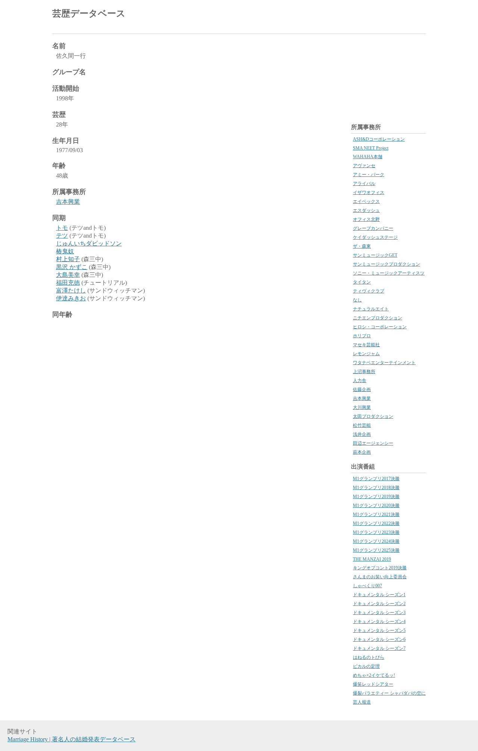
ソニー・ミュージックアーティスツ (389, 273)
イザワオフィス (368, 192)
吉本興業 (68, 201)
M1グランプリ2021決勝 (376, 514)
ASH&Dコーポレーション (379, 139)
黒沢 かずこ (71, 267)
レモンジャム (366, 353)
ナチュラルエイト (371, 309)
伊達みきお (71, 298)
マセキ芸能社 (366, 344)
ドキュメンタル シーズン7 (379, 648)
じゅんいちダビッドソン (89, 243)
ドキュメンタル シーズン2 (379, 603)
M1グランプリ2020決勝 (376, 505)
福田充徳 (68, 282)
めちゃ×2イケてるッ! (374, 675)
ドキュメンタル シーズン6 (379, 639)
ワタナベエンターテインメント (384, 362)
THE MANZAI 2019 (372, 559)
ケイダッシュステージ (375, 237)
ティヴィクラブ (368, 291)
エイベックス (366, 201)
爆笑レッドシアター (373, 684)
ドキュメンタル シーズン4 (379, 621)
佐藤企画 (362, 389)
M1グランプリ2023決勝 (376, 532)
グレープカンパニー (373, 228)
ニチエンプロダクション (377, 317)
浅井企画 (362, 434)
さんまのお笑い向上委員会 (380, 576)
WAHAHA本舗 (367, 156)
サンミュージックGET (375, 255)
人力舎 (359, 380)
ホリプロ (362, 335)
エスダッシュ (366, 210)
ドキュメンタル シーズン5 (379, 630)
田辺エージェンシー (373, 443)
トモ (62, 228)
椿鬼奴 (65, 251)
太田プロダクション (373, 416)
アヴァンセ (364, 165)
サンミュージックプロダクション (386, 264)
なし (357, 300)
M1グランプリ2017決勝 (376, 478)
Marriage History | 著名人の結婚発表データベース (71, 739)
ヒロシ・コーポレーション (380, 326)
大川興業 (362, 407)
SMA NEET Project (370, 148)
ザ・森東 (362, 246)
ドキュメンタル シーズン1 (379, 594)
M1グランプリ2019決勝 (376, 496)
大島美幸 (68, 275)
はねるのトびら (368, 657)
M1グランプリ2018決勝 (376, 487)
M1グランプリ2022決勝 (376, 523)
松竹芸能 (362, 425)
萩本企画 (362, 452)
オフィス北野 (366, 219)
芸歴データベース (88, 13)
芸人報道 (362, 702)
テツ (62, 235)
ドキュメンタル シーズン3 (379, 612)
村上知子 (68, 259)
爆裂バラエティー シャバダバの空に (389, 693)
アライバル (364, 183)
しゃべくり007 (367, 585)
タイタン (362, 282)
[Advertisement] (338, 15)
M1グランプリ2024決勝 (376, 541)
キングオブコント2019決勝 (380, 567)
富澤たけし (71, 290)
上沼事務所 (364, 371)
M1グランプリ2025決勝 (376, 550)
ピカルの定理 (366, 666)
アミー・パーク (368, 174)
